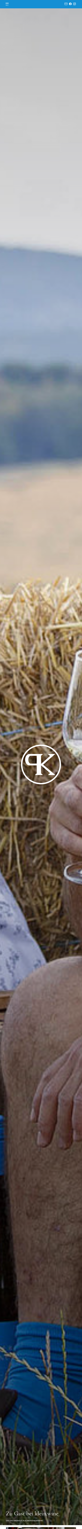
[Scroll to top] (78, 1525)
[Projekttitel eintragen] (41, 764)
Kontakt (66, 3)
